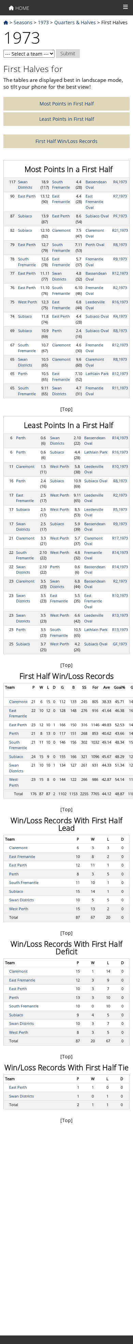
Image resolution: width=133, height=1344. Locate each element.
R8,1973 (120, 244)
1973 (43, 22)
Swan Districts (25, 184)
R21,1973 (120, 230)
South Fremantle (61, 184)
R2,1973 (120, 287)
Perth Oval (95, 244)
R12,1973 (120, 273)
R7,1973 (120, 196)
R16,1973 (120, 301)
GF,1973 (120, 643)
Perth (57, 330)
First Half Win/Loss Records (66, 141)
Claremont (61, 230)
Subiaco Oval (97, 215)
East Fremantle (61, 199)
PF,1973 (120, 215)
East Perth (27, 196)
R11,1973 (120, 387)
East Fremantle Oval (94, 202)
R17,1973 (120, 538)
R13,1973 (120, 615)
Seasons (23, 22)
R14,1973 (120, 437)
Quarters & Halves (75, 22)
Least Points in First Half (66, 119)
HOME (21, 8)
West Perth (27, 301)
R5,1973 (120, 509)
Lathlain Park (97, 373)
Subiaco (25, 215)
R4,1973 (120, 181)
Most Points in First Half (67, 103)
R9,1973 (120, 258)
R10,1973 (120, 466)
